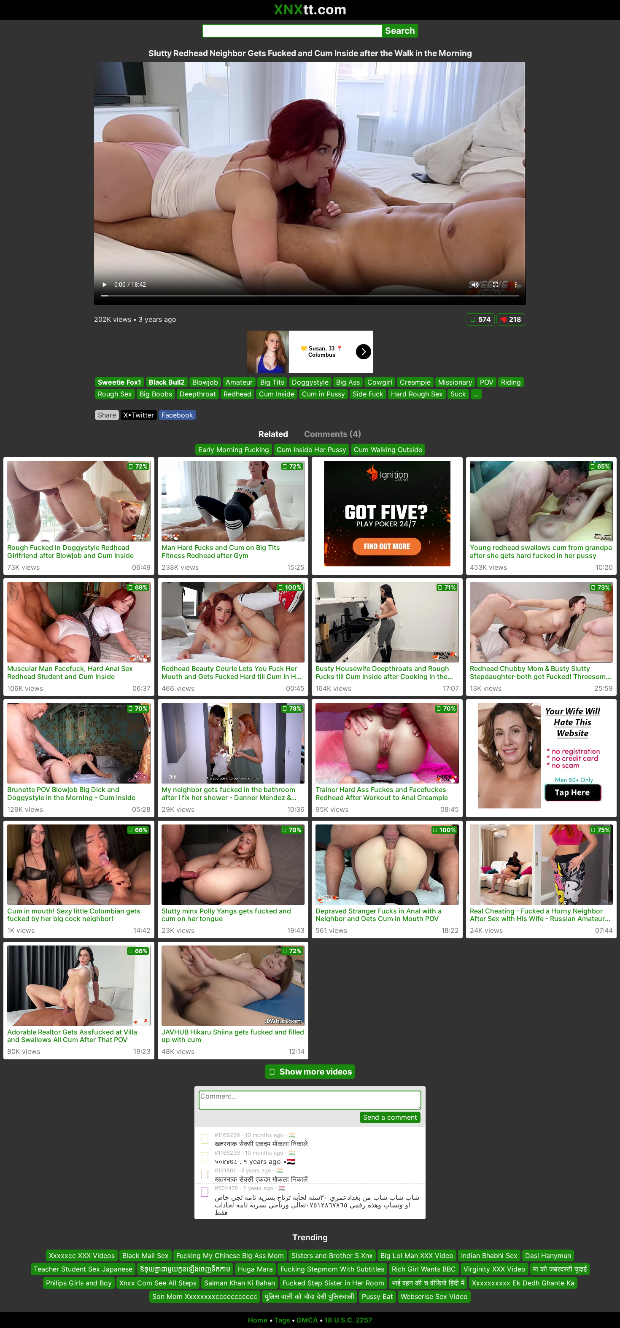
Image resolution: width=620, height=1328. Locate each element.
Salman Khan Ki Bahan (239, 1282)
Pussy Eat (377, 1296)
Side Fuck (368, 394)
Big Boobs (156, 394)
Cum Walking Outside (388, 449)
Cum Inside (276, 394)
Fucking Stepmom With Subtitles (332, 1269)
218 (515, 319)
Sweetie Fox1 (119, 382)
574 (484, 319)
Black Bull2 (167, 382)
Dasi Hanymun (548, 1255)
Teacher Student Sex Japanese (83, 1269)
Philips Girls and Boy (79, 1282)
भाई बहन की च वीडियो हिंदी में (428, 1282)
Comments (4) (332, 434)
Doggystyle (310, 382)
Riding (511, 382)
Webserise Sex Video (434, 1296)
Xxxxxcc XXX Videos (82, 1255)
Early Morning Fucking (233, 449)
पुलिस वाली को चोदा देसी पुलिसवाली (309, 1296)
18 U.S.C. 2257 (348, 1320)
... (476, 394)
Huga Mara (255, 1269)
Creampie (415, 382)
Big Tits (272, 382)
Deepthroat (198, 394)
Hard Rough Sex (417, 394)
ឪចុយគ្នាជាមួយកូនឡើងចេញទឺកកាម (185, 1269)
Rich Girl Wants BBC (424, 1269)
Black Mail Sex (145, 1255)
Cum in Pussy (323, 394)
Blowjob (205, 382)
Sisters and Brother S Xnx (332, 1255)
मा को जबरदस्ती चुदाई (560, 1269)
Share (107, 415)
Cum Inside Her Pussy (311, 449)
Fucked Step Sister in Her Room (333, 1282)
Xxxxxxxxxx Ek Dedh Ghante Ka (523, 1282)
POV (486, 382)
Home (258, 1320)
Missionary (455, 382)
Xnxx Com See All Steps (158, 1282)
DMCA (307, 1320)
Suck (458, 394)
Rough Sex (115, 394)
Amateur (239, 382)
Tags (282, 1320)
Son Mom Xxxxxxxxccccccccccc (204, 1296)
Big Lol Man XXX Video (416, 1255)
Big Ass (348, 382)
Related (273, 434)
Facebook (177, 415)
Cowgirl (379, 382)
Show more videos (316, 1072)
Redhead (237, 394)
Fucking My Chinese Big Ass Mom (230, 1255)
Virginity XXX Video (495, 1269)
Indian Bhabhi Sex (489, 1255)
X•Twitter (139, 415)
